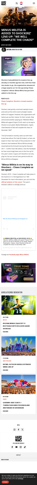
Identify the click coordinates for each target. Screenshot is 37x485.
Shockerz (18, 247)
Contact (18, 455)
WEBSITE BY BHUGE (5, 459)
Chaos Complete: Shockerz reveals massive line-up (16, 102)
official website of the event (11, 182)
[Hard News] (3, 3)
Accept (5, 482)
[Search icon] (16, 3)
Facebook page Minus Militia (19, 255)
